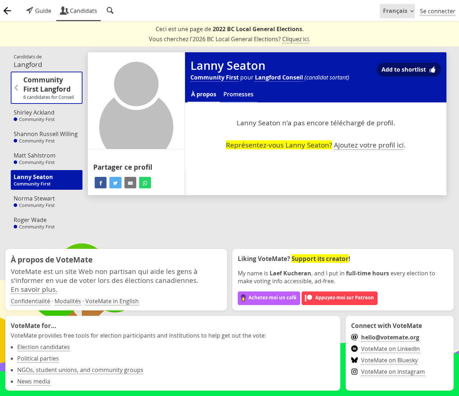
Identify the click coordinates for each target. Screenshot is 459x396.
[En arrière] (7, 11)
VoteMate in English (112, 301)
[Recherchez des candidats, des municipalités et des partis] (110, 10)
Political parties (38, 358)
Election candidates (43, 347)
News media (33, 381)
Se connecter (437, 11)
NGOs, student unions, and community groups (80, 370)
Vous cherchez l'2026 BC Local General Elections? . (229, 39)
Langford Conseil (279, 77)
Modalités (68, 301)
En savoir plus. (34, 289)
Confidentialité (30, 301)
